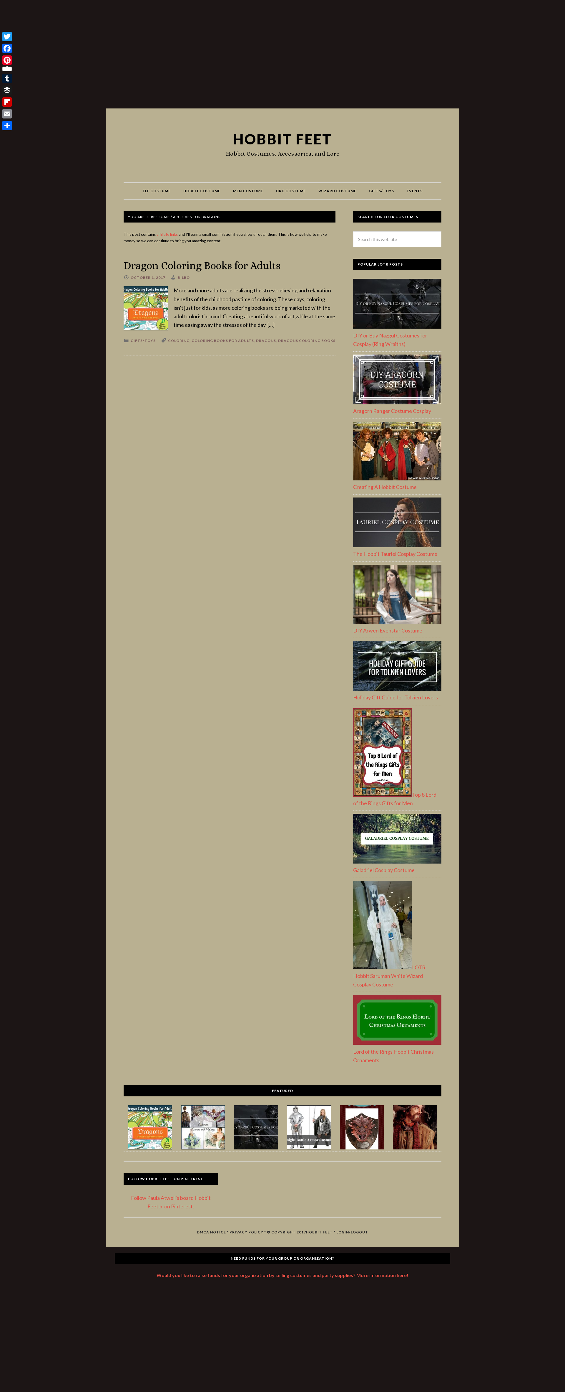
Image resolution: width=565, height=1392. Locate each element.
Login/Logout (352, 1232)
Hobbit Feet (282, 139)
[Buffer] (7, 90)
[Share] (7, 125)
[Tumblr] (7, 78)
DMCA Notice (211, 1232)
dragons (266, 340)
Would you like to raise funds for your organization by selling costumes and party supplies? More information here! (282, 1275)
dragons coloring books (306, 340)
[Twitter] (7, 36)
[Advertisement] (282, 56)
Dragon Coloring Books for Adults (202, 265)
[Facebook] (7, 48)
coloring (179, 340)
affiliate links (167, 234)
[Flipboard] (7, 102)
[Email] (7, 114)
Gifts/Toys (143, 340)
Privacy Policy (246, 1232)
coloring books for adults (223, 340)
